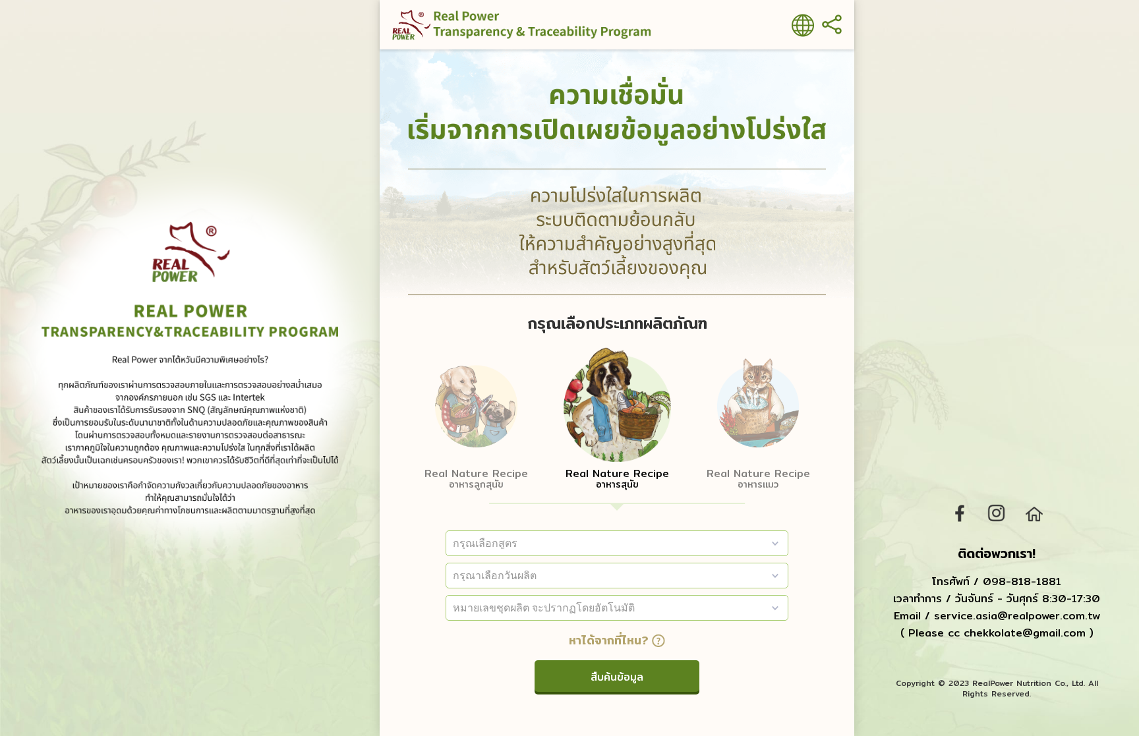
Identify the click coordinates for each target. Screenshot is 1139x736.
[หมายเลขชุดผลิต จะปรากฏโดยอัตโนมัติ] (617, 608)
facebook (959, 513)
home (1033, 513)
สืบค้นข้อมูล (617, 677)
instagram (996, 513)
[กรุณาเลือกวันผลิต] (617, 575)
